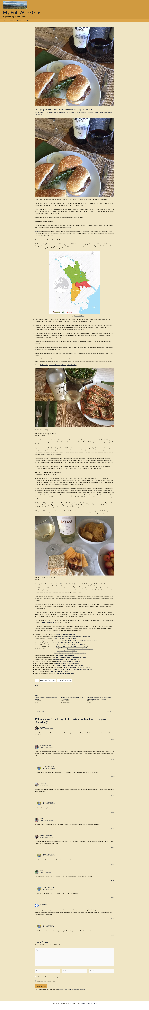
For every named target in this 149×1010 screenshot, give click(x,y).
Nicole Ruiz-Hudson (46, 835)
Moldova (37, 231)
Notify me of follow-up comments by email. (49, 977)
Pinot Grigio (99, 112)
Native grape (92, 112)
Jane (41, 818)
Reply (112, 739)
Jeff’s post (58, 584)
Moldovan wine (82, 112)
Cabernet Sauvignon (59, 112)
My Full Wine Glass (23, 12)
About (5, 20)
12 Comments (39, 112)
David (42, 871)
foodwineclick (44, 365)
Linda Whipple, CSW (48, 766)
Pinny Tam (43, 904)
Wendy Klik (43, 783)
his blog (68, 227)
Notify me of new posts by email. (45, 981)
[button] (33, 20)
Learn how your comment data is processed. (71, 989)
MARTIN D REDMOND (46, 746)
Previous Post (40, 711)
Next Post (110, 711)
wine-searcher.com (54, 365)
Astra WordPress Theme (89, 1003)
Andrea (42, 727)
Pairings (12, 20)
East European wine (72, 112)
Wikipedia (63, 365)
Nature (19, 20)
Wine (105, 112)
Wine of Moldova (79, 316)
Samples (26, 20)
